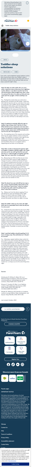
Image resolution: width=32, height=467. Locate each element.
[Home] (11, 21)
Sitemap (3, 424)
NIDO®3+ (4, 378)
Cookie (3, 447)
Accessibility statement (7, 441)
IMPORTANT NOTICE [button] (7, 391)
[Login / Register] (28, 21)
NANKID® (12, 378)
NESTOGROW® (20, 378)
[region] (15, 457)
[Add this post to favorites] (14, 55)
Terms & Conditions (6, 434)
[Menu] (2, 20)
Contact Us (4, 427)
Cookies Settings (15, 464)
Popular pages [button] (5, 388)
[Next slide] (26, 378)
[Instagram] (22, 364)
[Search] (24, 21)
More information (12, 461)
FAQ (2, 431)
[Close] (27, 3)
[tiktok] (13, 364)
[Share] (16, 55)
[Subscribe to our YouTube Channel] (17, 364)
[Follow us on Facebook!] (8, 364)
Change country (14, 324)
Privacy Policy (5, 437)
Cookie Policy (5, 444)
